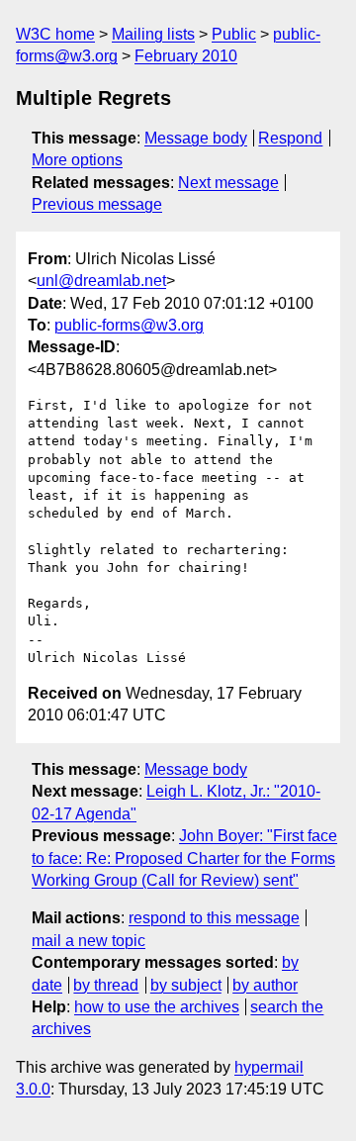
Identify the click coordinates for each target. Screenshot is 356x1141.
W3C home (55, 34)
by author (265, 985)
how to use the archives (156, 1006)
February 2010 (185, 56)
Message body (195, 138)
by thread (105, 985)
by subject (186, 985)
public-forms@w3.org (129, 325)
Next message (228, 182)
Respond (290, 138)
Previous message (97, 204)
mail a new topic (88, 940)
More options (77, 159)
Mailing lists (153, 34)
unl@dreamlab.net (101, 280)
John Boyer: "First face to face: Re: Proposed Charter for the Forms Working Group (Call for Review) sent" (184, 858)
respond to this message (214, 917)
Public (234, 34)
